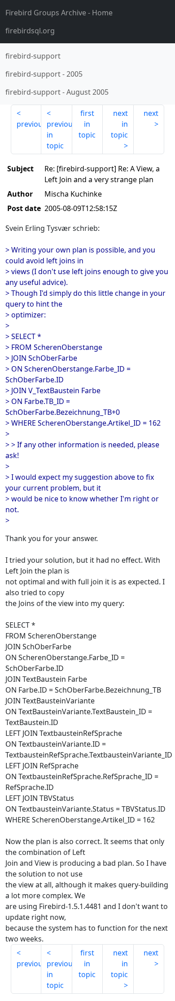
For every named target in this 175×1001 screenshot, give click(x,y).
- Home (59, 13)
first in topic (87, 124)
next (151, 113)
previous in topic (59, 135)
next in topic (119, 124)
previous (29, 124)
